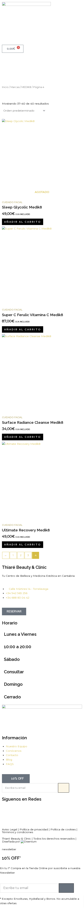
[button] (42, 26)
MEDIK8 (26, 87)
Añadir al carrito (22, 221)
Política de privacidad (34, 829)
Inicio (5, 87)
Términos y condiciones (17, 832)
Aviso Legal (9, 829)
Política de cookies (63, 829)
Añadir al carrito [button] (22, 329)
